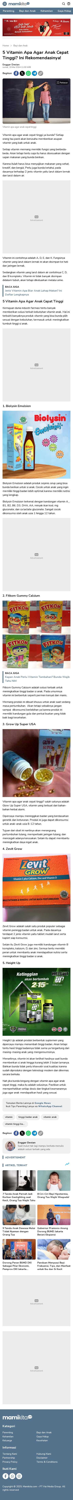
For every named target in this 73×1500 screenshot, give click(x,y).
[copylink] (40, 73)
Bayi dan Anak (20, 45)
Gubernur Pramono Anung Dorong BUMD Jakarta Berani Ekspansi (52, 1231)
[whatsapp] (28, 73)
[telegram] (34, 73)
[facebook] (16, 73)
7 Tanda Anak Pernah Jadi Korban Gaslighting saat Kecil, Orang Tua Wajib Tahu (19, 1197)
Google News (42, 1103)
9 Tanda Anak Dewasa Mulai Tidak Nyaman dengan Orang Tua (19, 1231)
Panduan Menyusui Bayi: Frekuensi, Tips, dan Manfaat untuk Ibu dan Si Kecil (53, 1266)
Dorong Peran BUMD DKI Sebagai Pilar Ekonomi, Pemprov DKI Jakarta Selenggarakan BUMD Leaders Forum (17, 1269)
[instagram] (19, 1476)
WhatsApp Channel (50, 1106)
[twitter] (22, 73)
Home (6, 45)
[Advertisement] (36, 216)
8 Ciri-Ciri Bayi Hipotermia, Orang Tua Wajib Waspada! (53, 1195)
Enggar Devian (11, 64)
